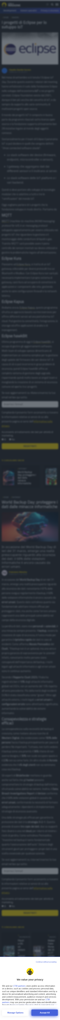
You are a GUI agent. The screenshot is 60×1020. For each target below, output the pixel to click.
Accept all (45, 1012)
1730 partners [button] (19, 986)
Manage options (15, 1012)
